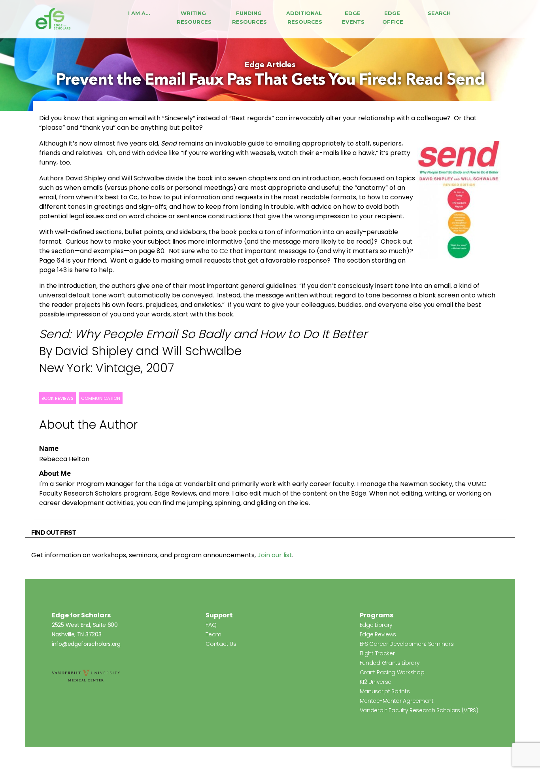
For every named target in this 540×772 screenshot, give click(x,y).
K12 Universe (375, 682)
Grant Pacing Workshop (392, 672)
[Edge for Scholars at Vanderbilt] (53, 19)
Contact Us (221, 644)
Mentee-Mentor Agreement (397, 701)
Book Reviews (58, 398)
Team (213, 634)
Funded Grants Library (390, 663)
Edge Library (376, 625)
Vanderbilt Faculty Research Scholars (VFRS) (419, 710)
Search (439, 13)
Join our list (274, 555)
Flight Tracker (377, 653)
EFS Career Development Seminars (407, 644)
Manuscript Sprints (385, 691)
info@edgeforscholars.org (86, 644)
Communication (100, 398)
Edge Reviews (378, 634)
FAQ (211, 625)
